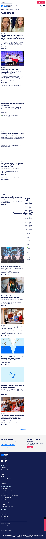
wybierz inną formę (11, 447)
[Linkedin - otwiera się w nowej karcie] (30, 208)
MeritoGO (3, 472)
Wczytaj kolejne (23, 429)
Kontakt (3, 518)
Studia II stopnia (5, 493)
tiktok (21, 461)
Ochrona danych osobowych (7, 525)
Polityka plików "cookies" (6, 530)
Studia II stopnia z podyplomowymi (9, 495)
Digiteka (3, 481)
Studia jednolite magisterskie (7, 490)
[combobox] (6, 2)
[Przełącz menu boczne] (44, 6)
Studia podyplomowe (6, 497)
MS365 (2, 476)
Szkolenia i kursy (5, 502)
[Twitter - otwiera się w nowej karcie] (26, 223)
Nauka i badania (4, 514)
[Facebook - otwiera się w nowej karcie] (26, 208)
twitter (10, 461)
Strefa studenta (4, 516)
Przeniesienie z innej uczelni (7, 506)
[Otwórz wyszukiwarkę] (41, 6)
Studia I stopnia (4, 488)
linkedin (6, 461)
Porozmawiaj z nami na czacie (8, 444)
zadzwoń (3, 447)
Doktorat (3, 504)
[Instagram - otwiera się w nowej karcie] (30, 223)
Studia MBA (3, 499)
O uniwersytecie (5, 511)
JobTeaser (3, 483)
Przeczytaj (4, 48)
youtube (17, 461)
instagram (13, 461)
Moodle (2, 474)
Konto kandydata (5, 469)
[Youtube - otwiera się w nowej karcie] (28, 238)
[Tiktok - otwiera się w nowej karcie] (28, 253)
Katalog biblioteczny (6, 478)
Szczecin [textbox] (3, 2)
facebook (2, 461)
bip (25, 461)
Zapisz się (41, 2)
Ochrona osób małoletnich (6, 528)
